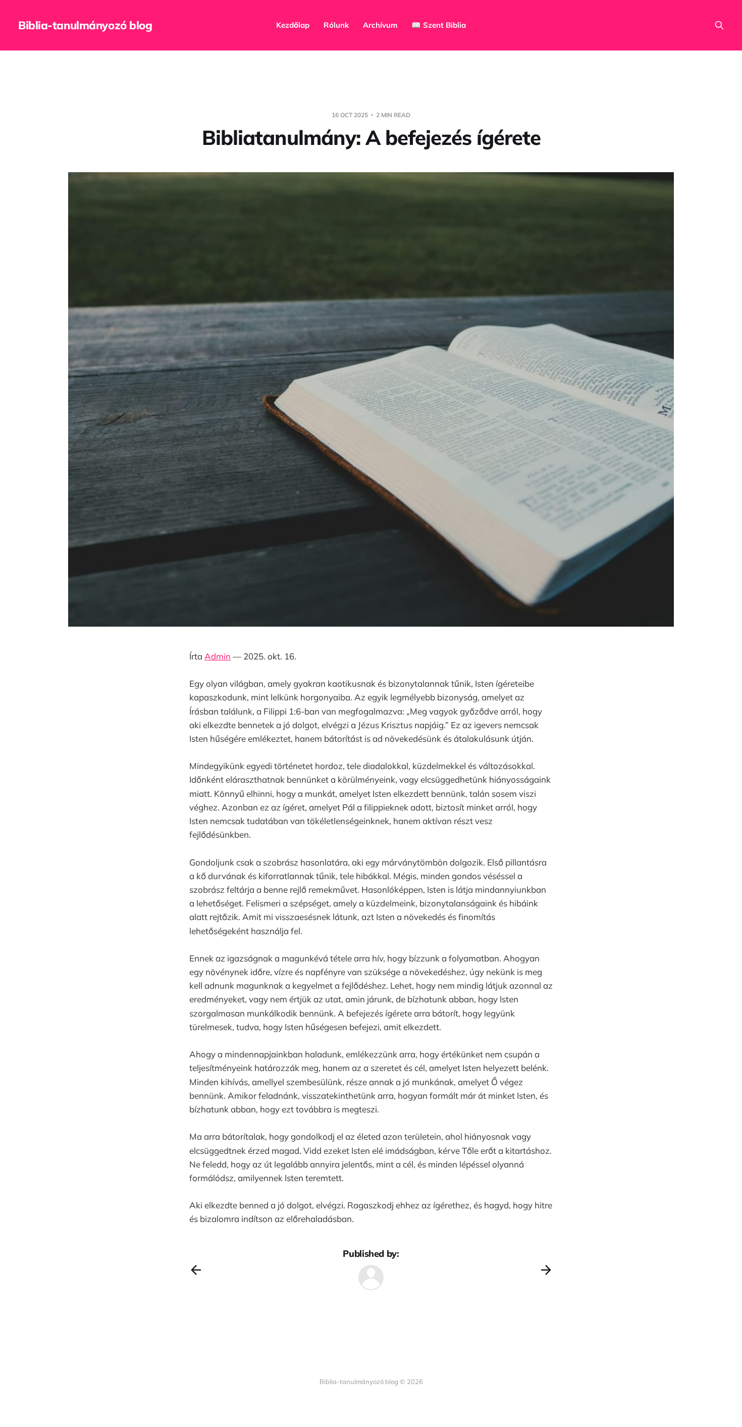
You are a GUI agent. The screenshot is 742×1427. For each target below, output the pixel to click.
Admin (217, 656)
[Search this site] (719, 25)
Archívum (380, 25)
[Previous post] (195, 1270)
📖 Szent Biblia (438, 25)
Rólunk (336, 25)
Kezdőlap (292, 25)
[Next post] (546, 1270)
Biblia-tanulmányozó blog (85, 25)
